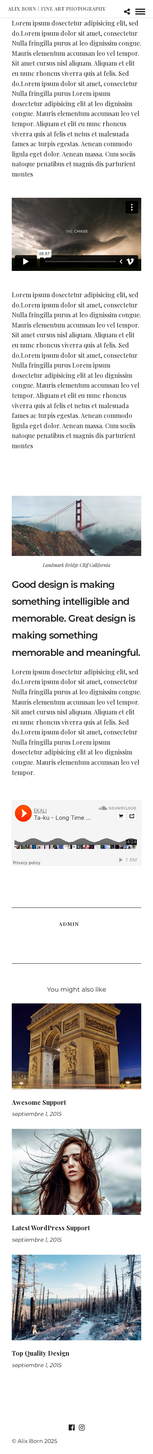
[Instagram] (81, 1428)
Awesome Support (39, 1102)
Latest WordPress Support (51, 1228)
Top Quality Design (40, 1353)
